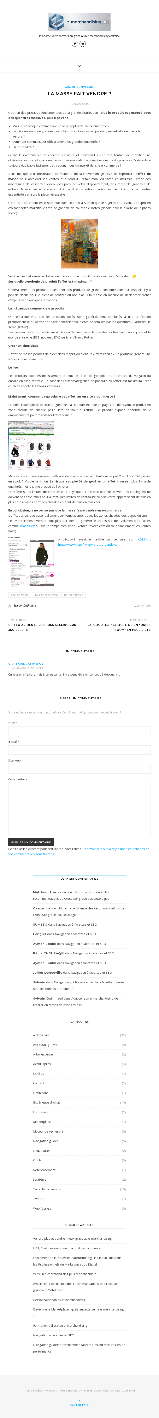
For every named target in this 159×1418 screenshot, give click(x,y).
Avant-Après (42, 1064)
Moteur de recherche (48, 1131)
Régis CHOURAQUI (48, 953)
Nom (13, 722)
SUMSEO (40, 924)
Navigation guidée (46, 1141)
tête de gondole (73, 595)
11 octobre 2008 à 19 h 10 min (25, 667)
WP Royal (50, 1390)
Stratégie (39, 1179)
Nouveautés (42, 1150)
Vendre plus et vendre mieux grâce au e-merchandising (72, 1238)
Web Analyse (42, 1208)
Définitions (40, 1093)
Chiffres (38, 1073)
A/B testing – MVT (46, 1044)
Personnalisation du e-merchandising (59, 1300)
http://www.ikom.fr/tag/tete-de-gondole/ (87, 544)
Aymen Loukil (44, 944)
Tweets (38, 1199)
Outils (37, 1160)
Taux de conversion (79, 87)
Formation (40, 1112)
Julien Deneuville (47, 972)
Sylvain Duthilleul (25, 605)
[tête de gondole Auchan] (79, 243)
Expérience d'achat (46, 1102)
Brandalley (27, 526)
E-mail (13, 741)
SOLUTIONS (101, 1390)
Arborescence (43, 1054)
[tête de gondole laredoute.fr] (79, 445)
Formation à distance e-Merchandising (60, 1325)
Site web (14, 760)
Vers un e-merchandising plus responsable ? (64, 1274)
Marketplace (42, 1121)
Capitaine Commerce (25, 663)
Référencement (44, 1170)
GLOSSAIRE (129, 1390)
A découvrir (41, 1035)
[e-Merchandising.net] (79, 22)
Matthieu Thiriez (47, 892)
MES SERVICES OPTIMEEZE (76, 1390)
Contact (38, 1083)
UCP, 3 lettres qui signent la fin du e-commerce (67, 1248)
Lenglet (39, 934)
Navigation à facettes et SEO (76, 924)
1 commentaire (141, 605)
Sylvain (39, 982)
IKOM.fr (143, 539)
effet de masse (19, 595)
